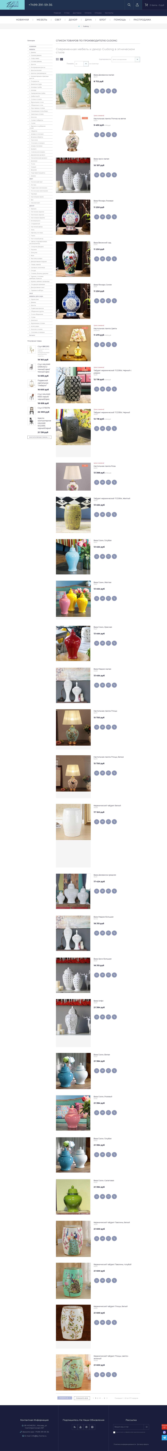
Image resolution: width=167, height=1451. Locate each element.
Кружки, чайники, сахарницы (40, 281)
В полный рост (35, 220)
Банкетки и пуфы (36, 84)
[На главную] (79, 26)
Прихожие (34, 140)
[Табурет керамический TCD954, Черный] (73, 433)
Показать (70, 64)
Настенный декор (37, 226)
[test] (31, 383)
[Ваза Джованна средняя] (73, 891)
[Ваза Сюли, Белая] (73, 1071)
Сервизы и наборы (37, 290)
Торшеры (34, 194)
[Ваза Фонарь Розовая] (73, 217)
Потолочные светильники (39, 191)
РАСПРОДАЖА (142, 19)
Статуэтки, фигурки (37, 246)
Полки (33, 164)
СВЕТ (58, 19)
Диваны (33, 52)
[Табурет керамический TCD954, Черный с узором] (73, 385)
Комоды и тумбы (36, 87)
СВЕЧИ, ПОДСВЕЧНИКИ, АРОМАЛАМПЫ (38, 242)
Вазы (32, 255)
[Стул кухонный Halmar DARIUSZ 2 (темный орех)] (31, 367)
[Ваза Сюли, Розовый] (73, 1113)
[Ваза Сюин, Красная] (73, 643)
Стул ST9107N (44, 408)
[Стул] (31, 349)
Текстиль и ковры (36, 258)
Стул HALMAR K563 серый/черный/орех (44, 396)
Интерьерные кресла (38, 67)
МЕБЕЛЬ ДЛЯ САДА (36, 296)
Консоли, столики (36, 329)
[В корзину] (96, 91)
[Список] (61, 60)
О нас (67, 13)
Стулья (33, 123)
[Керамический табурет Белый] (73, 835)
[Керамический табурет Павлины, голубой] (73, 1281)
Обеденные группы (37, 311)
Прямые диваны (36, 55)
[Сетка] (57, 60)
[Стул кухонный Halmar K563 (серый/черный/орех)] (31, 397)
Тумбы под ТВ (35, 96)
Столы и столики (36, 99)
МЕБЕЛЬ (42, 19)
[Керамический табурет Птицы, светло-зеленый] (73, 1372)
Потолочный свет (37, 182)
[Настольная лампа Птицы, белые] (73, 776)
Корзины (34, 249)
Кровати (33, 149)
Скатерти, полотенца (38, 267)
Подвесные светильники (39, 188)
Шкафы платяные (36, 146)
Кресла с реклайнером (38, 73)
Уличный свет (35, 203)
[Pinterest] (86, 1427)
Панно (33, 235)
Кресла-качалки (36, 70)
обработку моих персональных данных (135, 1432)
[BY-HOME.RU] (12, 5)
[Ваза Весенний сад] (73, 259)
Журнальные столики (38, 323)
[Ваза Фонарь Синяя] (73, 301)
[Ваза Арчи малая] (73, 175)
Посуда (33, 270)
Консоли (34, 117)
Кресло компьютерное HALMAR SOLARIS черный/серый (44, 423)
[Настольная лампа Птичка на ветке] (73, 133)
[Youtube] (80, 1427)
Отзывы (98, 13)
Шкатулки (34, 252)
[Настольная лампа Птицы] (73, 729)
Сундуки (33, 167)
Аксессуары (35, 326)
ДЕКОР (73, 19)
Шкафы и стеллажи (37, 134)
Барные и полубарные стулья (37, 127)
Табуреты (34, 131)
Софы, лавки (35, 58)
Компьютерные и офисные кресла (39, 77)
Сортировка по (105, 59)
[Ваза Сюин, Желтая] (73, 600)
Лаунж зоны (35, 299)
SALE (31, 293)
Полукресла (35, 81)
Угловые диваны (36, 61)
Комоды (33, 90)
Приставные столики (38, 108)
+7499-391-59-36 (40, 5)
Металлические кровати (39, 158)
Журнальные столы (37, 102)
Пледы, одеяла (36, 264)
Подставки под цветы (38, 173)
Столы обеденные (37, 314)
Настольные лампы (37, 197)
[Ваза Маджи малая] (73, 685)
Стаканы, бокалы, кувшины (39, 273)
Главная (57, 13)
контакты (109, 13)
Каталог (32, 335)
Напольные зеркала (37, 214)
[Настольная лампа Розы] (73, 477)
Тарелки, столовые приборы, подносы (36, 277)
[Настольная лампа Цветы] (73, 343)
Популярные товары (34, 341)
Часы (32, 229)
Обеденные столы (37, 105)
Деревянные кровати (38, 155)
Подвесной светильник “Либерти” (43, 383)
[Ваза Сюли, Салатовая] (73, 1197)
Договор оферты (143, 1444)
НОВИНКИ (22, 19)
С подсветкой (35, 223)
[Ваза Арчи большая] (73, 975)
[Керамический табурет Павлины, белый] (73, 1239)
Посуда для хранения (38, 284)
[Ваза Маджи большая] (73, 933)
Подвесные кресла (37, 308)
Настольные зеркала (38, 217)
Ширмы (33, 176)
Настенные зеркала (37, 211)
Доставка (77, 13)
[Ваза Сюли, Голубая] (73, 1155)
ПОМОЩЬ (120, 19)
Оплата (88, 13)
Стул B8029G (43, 346)
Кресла (33, 64)
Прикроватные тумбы (38, 93)
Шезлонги (34, 320)
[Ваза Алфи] (73, 1023)
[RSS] (74, 1427)
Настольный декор (37, 238)
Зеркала (33, 209)
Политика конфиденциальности (125, 1444)
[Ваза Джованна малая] (73, 91)
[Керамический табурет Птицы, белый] (73, 1327)
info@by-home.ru (38, 1436)
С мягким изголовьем (38, 152)
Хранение (34, 161)
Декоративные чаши (37, 287)
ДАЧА (88, 19)
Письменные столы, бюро (39, 111)
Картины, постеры (37, 232)
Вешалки (34, 170)
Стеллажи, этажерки (38, 143)
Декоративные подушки (39, 261)
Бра (32, 200)
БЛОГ (102, 19)
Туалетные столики (37, 114)
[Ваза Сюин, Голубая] (73, 557)
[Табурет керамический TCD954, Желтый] (73, 515)
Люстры (33, 185)
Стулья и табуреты (37, 120)
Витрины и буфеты (37, 137)
